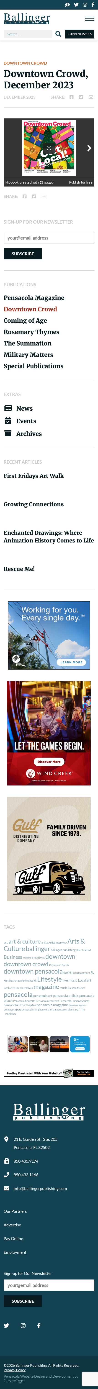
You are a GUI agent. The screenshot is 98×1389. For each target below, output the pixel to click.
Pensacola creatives (47, 1000)
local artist (9, 987)
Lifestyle (49, 979)
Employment (15, 1252)
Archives (29, 433)
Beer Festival (83, 950)
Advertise (12, 1224)
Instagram (23, 1325)
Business (13, 957)
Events (26, 421)
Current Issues (80, 34)
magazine (46, 986)
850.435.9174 (26, 1161)
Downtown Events (59, 965)
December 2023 (19, 97)
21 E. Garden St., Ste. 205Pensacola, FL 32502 (35, 1143)
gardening (23, 980)
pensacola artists (66, 995)
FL (92, 972)
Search (58, 34)
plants (71, 1009)
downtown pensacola (33, 971)
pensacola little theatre (20, 1005)
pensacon (62, 1009)
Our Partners (15, 1211)
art (6, 942)
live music (69, 980)
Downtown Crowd (25, 63)
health (32, 980)
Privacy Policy (15, 1370)
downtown (60, 956)
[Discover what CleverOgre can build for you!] (49, 1073)
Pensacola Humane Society (75, 1000)
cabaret (27, 957)
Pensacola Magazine (34, 298)
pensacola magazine (52, 1005)
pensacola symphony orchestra (39, 1009)
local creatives (24, 987)
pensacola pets (12, 1009)
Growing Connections (34, 504)
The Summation (28, 343)
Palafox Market (76, 987)
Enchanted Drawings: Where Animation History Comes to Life (49, 536)
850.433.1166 (26, 1174)
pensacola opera (78, 1005)
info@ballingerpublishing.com (40, 1188)
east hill (67, 972)
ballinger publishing (63, 950)
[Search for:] (29, 34)
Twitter (6, 1325)
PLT (77, 1009)
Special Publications (34, 366)
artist (44, 942)
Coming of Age (25, 320)
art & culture (24, 941)
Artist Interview (57, 942)
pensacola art (42, 996)
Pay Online (13, 1238)
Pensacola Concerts (24, 1000)
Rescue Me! (19, 569)
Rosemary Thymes (31, 332)
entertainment (81, 972)
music (63, 988)
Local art (84, 980)
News (24, 408)
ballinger (38, 948)
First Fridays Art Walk (34, 475)
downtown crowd (26, 963)
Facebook (39, 1325)
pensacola (18, 994)
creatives (38, 957)
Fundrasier (10, 980)
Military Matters (28, 354)
